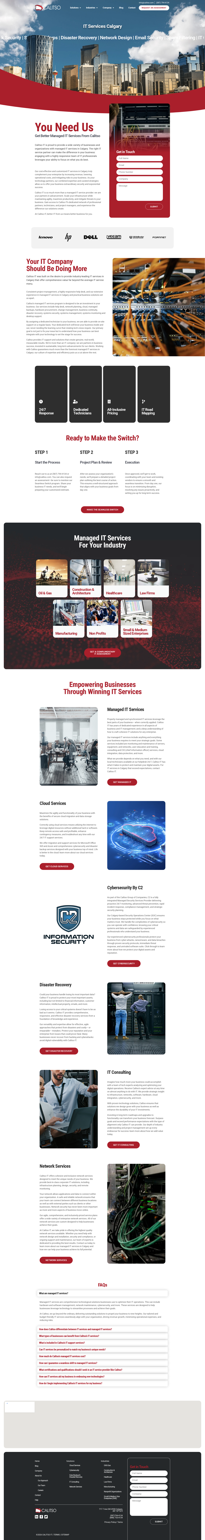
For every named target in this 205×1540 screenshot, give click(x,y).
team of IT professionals (84, 156)
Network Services (75, 1487)
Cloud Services (74, 1465)
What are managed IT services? (53, 1293)
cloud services (61, 825)
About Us (38, 1476)
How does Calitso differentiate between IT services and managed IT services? (75, 1329)
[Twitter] (46, 1516)
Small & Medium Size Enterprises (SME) (112, 1497)
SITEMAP (65, 1535)
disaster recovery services (76, 1016)
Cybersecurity (74, 1470)
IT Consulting (74, 1482)
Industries (90, 7)
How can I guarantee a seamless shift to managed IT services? (68, 1363)
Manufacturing (109, 1487)
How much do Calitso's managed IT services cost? (62, 1356)
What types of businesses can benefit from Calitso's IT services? (69, 1336)
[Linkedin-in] (36, 1516)
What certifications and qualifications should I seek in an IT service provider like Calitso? (80, 1369)
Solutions (74, 7)
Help (36, 1500)
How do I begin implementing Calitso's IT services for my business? (70, 1383)
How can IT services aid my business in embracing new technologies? (71, 1376)
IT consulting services (150, 392)
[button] (102, 1293)
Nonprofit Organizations (112, 1492)
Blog (121, 7)
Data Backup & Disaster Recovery (75, 1476)
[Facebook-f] (41, 1516)
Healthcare (108, 1477)
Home (37, 1461)
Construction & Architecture (109, 1471)
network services (85, 1176)
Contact (131, 7)
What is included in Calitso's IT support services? (62, 1342)
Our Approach (43, 1481)
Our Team (41, 1485)
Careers (40, 1490)
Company (107, 7)
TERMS (57, 1535)
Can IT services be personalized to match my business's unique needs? (72, 1349)
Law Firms (108, 1482)
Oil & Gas (107, 1465)
